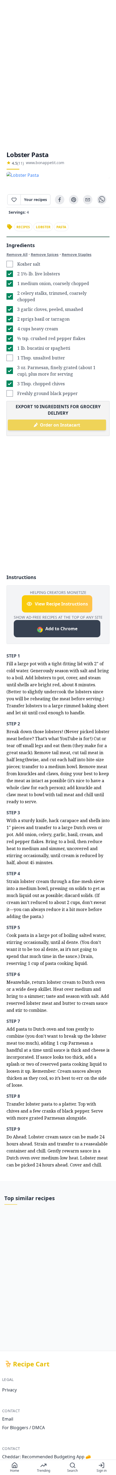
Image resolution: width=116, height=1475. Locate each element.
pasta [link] (61, 227)
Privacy (9, 1390)
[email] (88, 199)
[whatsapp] (102, 199)
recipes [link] (23, 227)
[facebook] (59, 199)
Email (7, 1419)
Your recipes (35, 199)
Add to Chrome (61, 629)
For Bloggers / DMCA (23, 1428)
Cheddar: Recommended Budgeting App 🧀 (46, 1457)
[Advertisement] (58, 75)
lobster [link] (43, 227)
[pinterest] (74, 199)
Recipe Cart (31, 1364)
